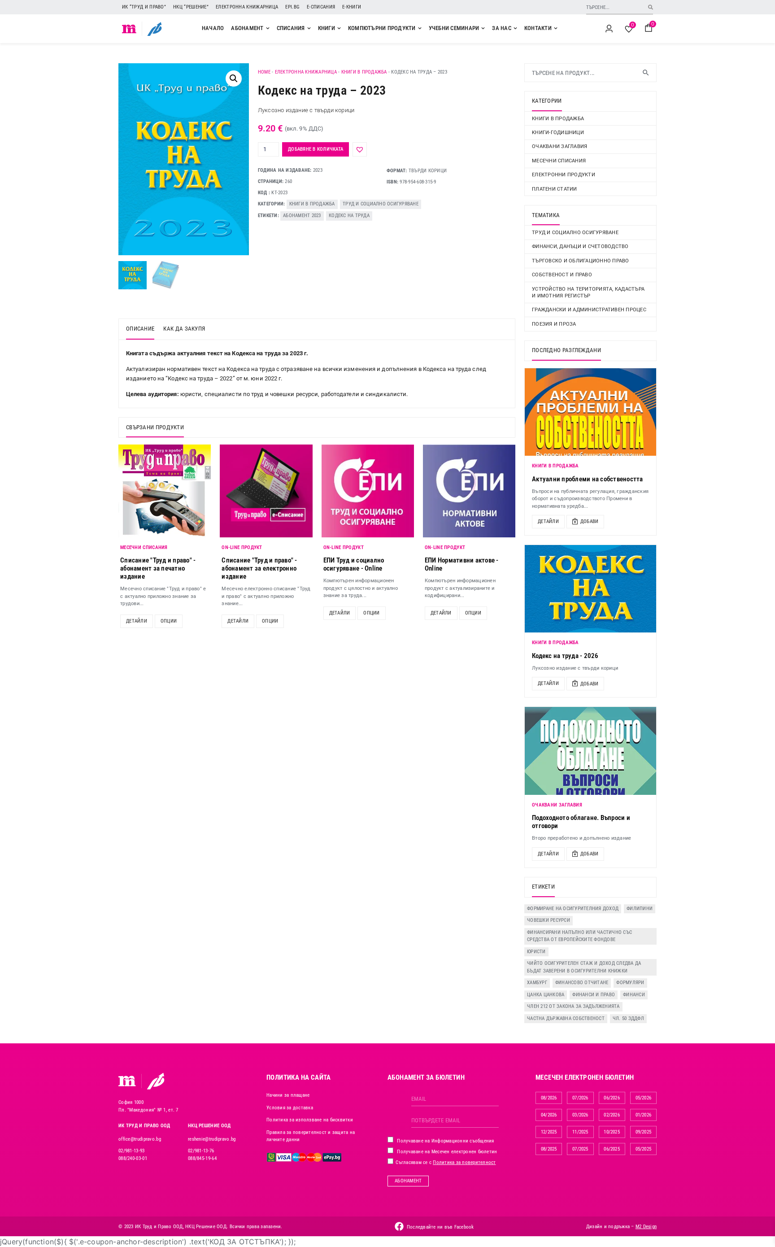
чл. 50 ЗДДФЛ (628, 1018)
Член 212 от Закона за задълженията (573, 1006)
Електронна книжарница (247, 7)
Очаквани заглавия (559, 146)
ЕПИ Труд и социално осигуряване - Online (353, 564)
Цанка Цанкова (545, 995)
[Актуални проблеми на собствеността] (590, 412)
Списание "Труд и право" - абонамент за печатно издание (158, 568)
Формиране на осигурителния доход (572, 908)
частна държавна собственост (566, 1018)
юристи (536, 952)
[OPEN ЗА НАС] (515, 28)
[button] (234, 78)
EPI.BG (292, 7)
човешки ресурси (548, 920)
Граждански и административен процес (589, 310)
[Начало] (129, 28)
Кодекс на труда (349, 215)
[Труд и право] (127, 1081)
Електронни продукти (563, 175)
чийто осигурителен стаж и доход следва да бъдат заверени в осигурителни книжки (584, 967)
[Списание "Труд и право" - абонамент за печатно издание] (164, 491)
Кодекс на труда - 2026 (565, 656)
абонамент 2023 (302, 215)
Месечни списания (559, 161)
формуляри (630, 982)
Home (264, 72)
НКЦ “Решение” (191, 7)
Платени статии (554, 189)
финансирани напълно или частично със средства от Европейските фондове (579, 936)
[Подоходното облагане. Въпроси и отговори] (590, 750)
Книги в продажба (364, 72)
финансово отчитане (582, 982)
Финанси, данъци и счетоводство (580, 246)
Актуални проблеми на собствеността (587, 479)
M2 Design (646, 1227)
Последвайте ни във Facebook (440, 1227)
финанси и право (593, 995)
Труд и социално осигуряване (380, 204)
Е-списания (321, 7)
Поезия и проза (554, 324)
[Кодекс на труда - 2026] (590, 588)
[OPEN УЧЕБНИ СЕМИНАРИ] (483, 28)
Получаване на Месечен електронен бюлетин (446, 1152)
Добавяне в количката (315, 149)
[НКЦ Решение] (156, 1081)
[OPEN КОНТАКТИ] (555, 28)
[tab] (140, 329)
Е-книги (351, 7)
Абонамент (408, 1181)
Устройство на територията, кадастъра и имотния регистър (588, 292)
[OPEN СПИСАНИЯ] (309, 28)
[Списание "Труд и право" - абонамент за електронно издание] (266, 491)
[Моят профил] (609, 28)
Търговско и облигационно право (580, 261)
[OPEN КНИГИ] (339, 28)
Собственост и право (562, 275)
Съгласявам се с (445, 1162)
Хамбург (537, 982)
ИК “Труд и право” (144, 7)
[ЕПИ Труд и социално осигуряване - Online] (368, 491)
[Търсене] (650, 7)
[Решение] (154, 28)
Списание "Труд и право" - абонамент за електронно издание (259, 568)
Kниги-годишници (558, 132)
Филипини (640, 908)
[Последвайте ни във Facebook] (399, 1226)
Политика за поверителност (464, 1162)
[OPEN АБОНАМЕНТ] (268, 28)
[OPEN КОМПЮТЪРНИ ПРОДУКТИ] (420, 28)
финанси (634, 995)
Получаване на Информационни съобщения (445, 1141)
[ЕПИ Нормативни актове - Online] (469, 491)
